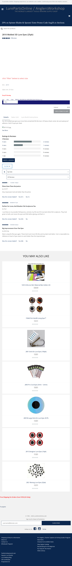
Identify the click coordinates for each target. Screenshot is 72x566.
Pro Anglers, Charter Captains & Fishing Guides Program (53, 537)
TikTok (44, 529)
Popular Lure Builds (7, 555)
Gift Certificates (5, 559)
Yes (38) (21, 241)
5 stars (4, 142)
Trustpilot (3, 507)
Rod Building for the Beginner (46, 546)
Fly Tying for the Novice (44, 548)
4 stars (4, 145)
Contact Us (4, 542)
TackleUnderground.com (8, 553)
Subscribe (56, 523)
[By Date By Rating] (38, 172)
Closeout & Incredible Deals (45, 542)
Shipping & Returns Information (10, 537)
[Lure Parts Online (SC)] (35, 9)
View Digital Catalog (43, 544)
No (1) (27, 197)
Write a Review (8, 160)
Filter (6, 166)
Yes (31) (21, 197)
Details (6, 117)
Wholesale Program (7, 544)
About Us (4, 540)
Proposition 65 (5, 561)
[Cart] (69, 16)
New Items (40, 540)
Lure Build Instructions (29, 117)
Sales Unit (15, 117)
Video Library (41, 551)
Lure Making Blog (6, 557)
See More (5, 130)
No (27, 219)
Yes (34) (21, 219)
